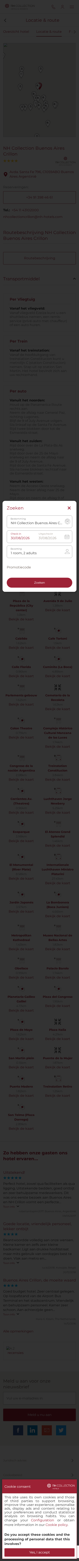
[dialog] (39, 1519)
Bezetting (16, 549)
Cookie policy (57, 1525)
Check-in (16, 534)
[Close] (69, 508)
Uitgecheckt (46, 534)
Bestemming (18, 519)
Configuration (42, 1520)
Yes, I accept (39, 1552)
